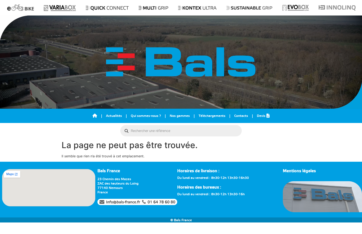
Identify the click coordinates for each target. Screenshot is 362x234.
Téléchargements (212, 116)
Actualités (114, 116)
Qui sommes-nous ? (146, 116)
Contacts (241, 116)
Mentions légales (299, 171)
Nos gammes (180, 116)
